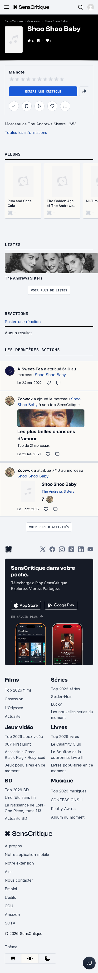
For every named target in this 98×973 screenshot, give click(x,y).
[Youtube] (90, 551)
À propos (13, 846)
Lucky (56, 704)
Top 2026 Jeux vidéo (24, 736)
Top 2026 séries (65, 689)
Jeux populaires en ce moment (25, 768)
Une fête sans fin (20, 797)
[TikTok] (71, 551)
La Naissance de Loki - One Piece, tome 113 (25, 808)
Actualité (12, 716)
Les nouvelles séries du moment (72, 714)
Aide (9, 871)
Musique (62, 780)
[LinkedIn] (81, 551)
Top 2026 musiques (68, 791)
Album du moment (67, 817)
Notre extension (19, 863)
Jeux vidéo (19, 727)
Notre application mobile (27, 854)
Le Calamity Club (66, 744)
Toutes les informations (26, 132)
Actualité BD (16, 818)
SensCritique (14, 21)
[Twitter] (43, 551)
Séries (59, 680)
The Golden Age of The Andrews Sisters (60, 203)
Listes (12, 244)
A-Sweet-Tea (30, 369)
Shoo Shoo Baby (56, 21)
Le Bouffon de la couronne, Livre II (67, 754)
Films (12, 680)
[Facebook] (52, 551)
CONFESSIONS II (67, 799)
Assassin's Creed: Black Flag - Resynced (25, 754)
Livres (59, 727)
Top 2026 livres (65, 736)
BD (8, 780)
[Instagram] (62, 551)
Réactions (16, 313)
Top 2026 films (18, 690)
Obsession (14, 699)
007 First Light (18, 744)
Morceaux (34, 21)
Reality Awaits (63, 808)
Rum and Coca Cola (20, 203)
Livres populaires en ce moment (72, 768)
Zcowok (25, 399)
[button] (90, 7)
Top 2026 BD (17, 789)
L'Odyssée (14, 707)
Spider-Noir (61, 696)
